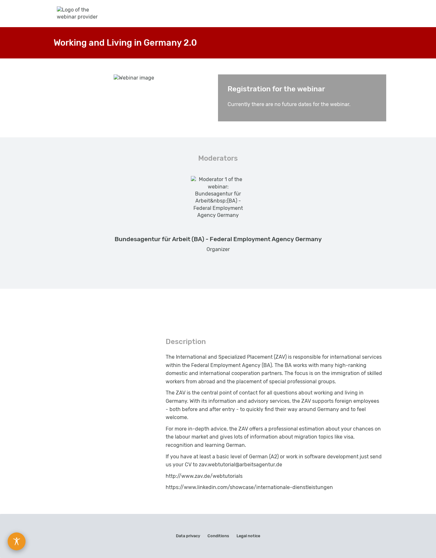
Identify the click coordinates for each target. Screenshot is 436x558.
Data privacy (188, 535)
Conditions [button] (218, 535)
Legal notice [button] (248, 535)
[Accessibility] (17, 541)
